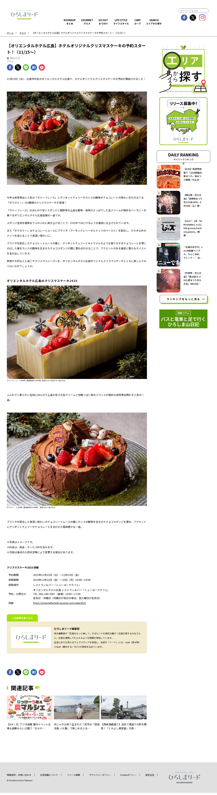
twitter (193, 17)
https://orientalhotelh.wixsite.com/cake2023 (59, 603)
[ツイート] (18, 67)
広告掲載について (49, 775)
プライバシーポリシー (100, 775)
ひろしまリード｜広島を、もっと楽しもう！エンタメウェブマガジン (24, 14)
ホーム (10, 33)
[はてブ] (34, 67)
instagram (202, 17)
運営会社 (149, 775)
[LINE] (26, 67)
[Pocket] (42, 67)
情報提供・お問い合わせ (19, 775)
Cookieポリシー (128, 775)
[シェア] (10, 67)
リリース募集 (73, 775)
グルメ (22, 33)
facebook (184, 17)
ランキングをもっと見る (183, 299)
